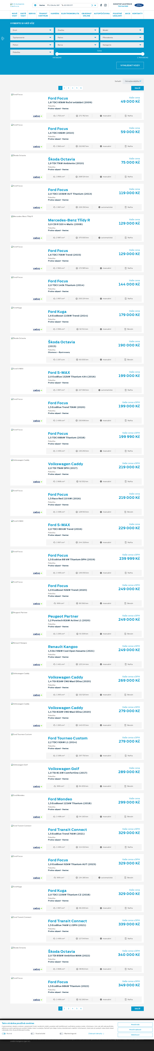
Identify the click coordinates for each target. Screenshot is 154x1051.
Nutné (9, 1033)
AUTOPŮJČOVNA (102, 13)
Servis (32, 13)
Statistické (40, 1033)
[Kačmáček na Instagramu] (106, 5)
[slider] (57, 54)
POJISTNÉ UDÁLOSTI (117, 14)
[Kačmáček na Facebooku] (102, 5)
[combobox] (32, 30)
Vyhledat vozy (130, 65)
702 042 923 (123, 6)
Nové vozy (14, 14)
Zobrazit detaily (95, 1033)
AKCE (127, 13)
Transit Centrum (43, 14)
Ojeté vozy (23, 14)
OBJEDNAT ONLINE (87, 14)
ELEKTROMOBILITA (70, 13)
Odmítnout (135, 1035)
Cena (99, 51)
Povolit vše (135, 1025)
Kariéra (55, 13)
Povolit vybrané (135, 1030)
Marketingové (70, 1033)
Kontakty (137, 13)
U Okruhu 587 (56, 5)
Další (137, 88)
